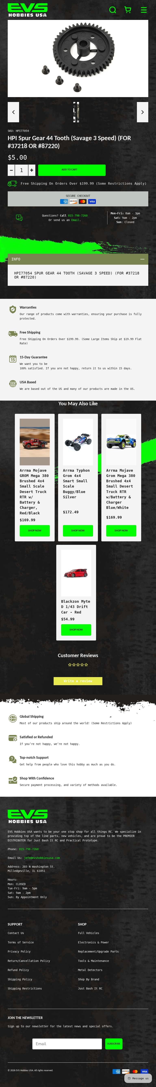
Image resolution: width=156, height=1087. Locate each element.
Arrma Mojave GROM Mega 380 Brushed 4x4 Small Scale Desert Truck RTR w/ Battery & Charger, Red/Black (34, 491)
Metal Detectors (90, 970)
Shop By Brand (88, 979)
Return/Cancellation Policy (29, 960)
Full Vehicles (88, 933)
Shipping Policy (20, 979)
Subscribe (113, 1043)
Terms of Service (21, 942)
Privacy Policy (19, 951)
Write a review (78, 681)
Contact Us (16, 933)
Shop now (34, 530)
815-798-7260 (78, 215)
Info (79, 259)
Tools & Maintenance (93, 960)
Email (75, 220)
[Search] (113, 10)
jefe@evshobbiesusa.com (42, 857)
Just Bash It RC (90, 988)
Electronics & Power (93, 942)
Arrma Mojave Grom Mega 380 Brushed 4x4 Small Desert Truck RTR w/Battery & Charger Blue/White (120, 489)
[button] (13, 112)
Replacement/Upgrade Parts (98, 951)
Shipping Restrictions (25, 988)
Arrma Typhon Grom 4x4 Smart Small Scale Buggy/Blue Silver (76, 483)
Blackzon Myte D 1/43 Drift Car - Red (75, 606)
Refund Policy (18, 970)
